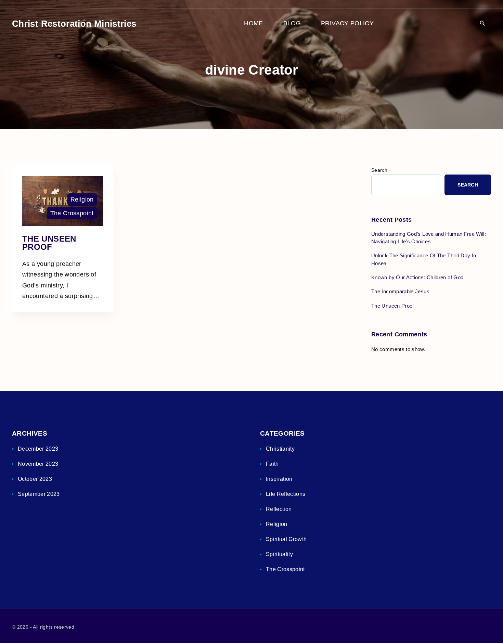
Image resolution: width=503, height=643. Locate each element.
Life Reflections (286, 494)
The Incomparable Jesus (400, 291)
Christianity (280, 449)
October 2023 (35, 479)
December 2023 (38, 449)
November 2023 (38, 464)
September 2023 (39, 494)
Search (379, 170)
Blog (292, 23)
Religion (82, 199)
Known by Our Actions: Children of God (417, 277)
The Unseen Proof (49, 243)
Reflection (279, 509)
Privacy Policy (347, 23)
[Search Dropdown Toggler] (482, 23)
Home (253, 23)
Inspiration (279, 479)
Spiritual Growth (286, 539)
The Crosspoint (72, 213)
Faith (272, 464)
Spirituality (279, 554)
